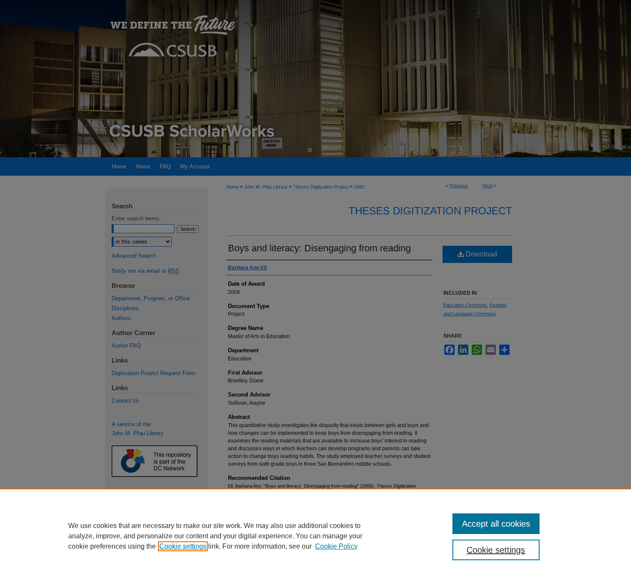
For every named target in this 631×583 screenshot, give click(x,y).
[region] (315, 535)
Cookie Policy (336, 546)
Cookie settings (182, 546)
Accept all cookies (496, 523)
